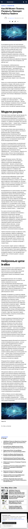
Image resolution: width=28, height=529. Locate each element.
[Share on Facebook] (10, 21)
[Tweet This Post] (12, 21)
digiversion (11, 18)
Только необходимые (7, 525)
